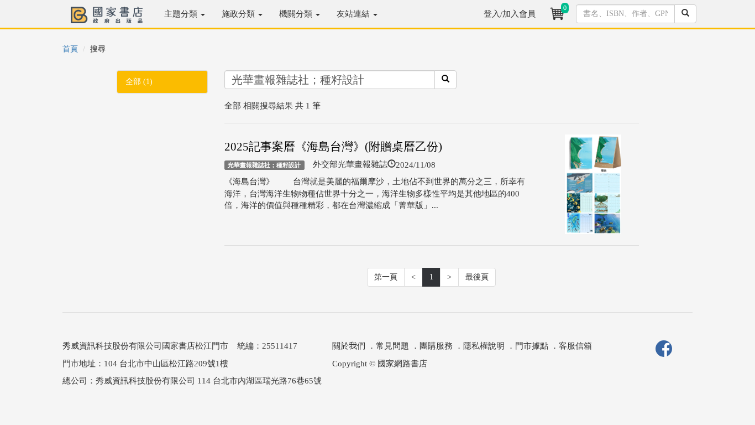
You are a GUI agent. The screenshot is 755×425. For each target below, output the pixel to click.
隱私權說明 (484, 345)
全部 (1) (139, 81)
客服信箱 (575, 345)
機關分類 (296, 13)
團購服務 (436, 345)
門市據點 (531, 345)
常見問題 (392, 345)
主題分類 (182, 13)
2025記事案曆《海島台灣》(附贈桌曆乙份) (333, 146)
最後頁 (477, 277)
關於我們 (348, 345)
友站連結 (354, 13)
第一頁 (385, 277)
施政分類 (239, 13)
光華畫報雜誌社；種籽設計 (264, 165)
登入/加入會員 (510, 13)
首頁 (70, 49)
